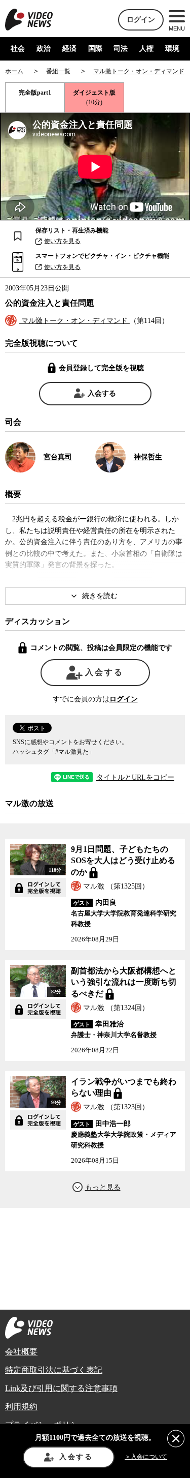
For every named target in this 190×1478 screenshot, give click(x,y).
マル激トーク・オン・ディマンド (74, 320)
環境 (172, 48)
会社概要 (21, 1351)
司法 (120, 48)
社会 (18, 48)
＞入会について (146, 1456)
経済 (69, 48)
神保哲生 (148, 457)
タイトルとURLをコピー (135, 777)
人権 (146, 48)
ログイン (141, 19)
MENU (177, 28)
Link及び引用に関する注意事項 (61, 1388)
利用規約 (21, 1406)
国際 (95, 48)
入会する (102, 393)
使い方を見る (62, 241)
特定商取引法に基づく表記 (53, 1370)
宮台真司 (58, 457)
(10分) (94, 97)
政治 (43, 48)
